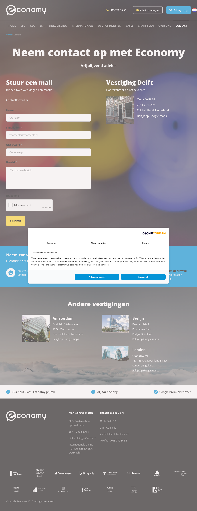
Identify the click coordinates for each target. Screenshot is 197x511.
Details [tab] (145, 243)
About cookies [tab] (98, 243)
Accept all (143, 277)
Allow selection (97, 277)
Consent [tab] (51, 243)
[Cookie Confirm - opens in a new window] (154, 233)
